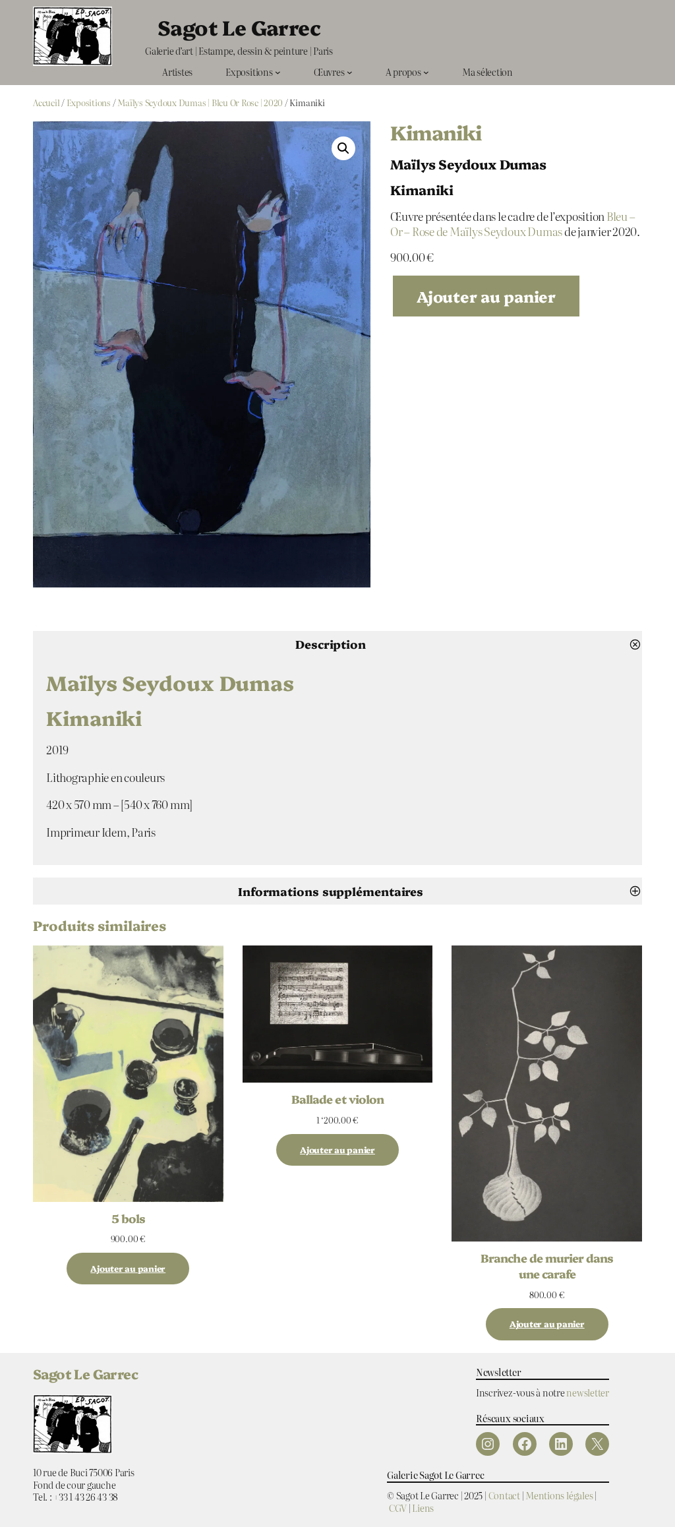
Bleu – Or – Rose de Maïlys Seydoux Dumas (512, 223)
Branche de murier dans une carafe (547, 1265)
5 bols (128, 1218)
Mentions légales (559, 1495)
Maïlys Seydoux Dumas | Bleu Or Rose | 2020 (200, 102)
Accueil (46, 102)
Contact (504, 1495)
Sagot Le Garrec (239, 27)
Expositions (89, 102)
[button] (343, 148)
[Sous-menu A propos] (426, 72)
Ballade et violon (337, 1098)
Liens (423, 1507)
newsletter (587, 1392)
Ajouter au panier (486, 296)
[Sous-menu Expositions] (278, 72)
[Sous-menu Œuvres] (350, 72)
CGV (398, 1507)
